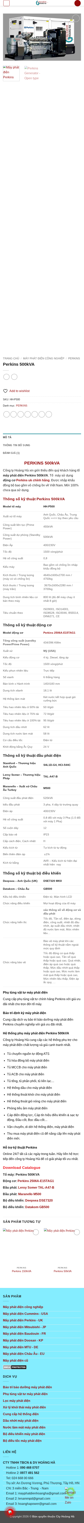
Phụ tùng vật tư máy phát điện (25, 1394)
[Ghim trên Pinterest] (41, 414)
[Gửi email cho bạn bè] (34, 414)
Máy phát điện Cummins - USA (25, 1313)
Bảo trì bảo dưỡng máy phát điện (27, 1387)
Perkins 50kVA (62, 1271)
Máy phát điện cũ (15, 1360)
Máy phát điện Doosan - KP (23, 1340)
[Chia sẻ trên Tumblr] (49, 414)
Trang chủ (11, 358)
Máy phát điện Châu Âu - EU (24, 1353)
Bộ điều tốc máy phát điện (22, 1440)
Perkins (36, 1181)
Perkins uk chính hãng (33, 480)
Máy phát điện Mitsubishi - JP (24, 1327)
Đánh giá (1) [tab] (11, 453)
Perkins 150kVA (21, 1271)
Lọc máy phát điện (16, 1400)
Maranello (29, 1194)
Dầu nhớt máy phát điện (20, 1420)
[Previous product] (14, 377)
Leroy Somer (36, 1187)
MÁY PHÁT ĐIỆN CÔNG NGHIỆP (43, 358)
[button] (6, 3)
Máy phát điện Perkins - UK (23, 1320)
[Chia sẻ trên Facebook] (13, 414)
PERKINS (74, 358)
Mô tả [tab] (7, 437)
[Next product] (6, 377)
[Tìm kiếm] (77, 3)
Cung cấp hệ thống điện (21, 1414)
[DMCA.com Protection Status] (15, 1367)
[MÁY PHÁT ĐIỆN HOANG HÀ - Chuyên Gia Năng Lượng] (42, 3)
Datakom (37, 1207)
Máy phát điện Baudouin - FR (24, 1333)
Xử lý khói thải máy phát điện (24, 1407)
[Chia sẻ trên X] (20, 414)
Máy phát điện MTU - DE (20, 1347)
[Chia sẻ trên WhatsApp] (6, 414)
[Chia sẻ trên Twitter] (27, 414)
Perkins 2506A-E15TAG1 (59, 632)
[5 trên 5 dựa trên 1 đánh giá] (42, 384)
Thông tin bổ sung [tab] (16, 445)
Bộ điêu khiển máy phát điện (24, 1434)
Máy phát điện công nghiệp (23, 1307)
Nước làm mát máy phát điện (24, 1427)
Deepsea (39, 1200)
